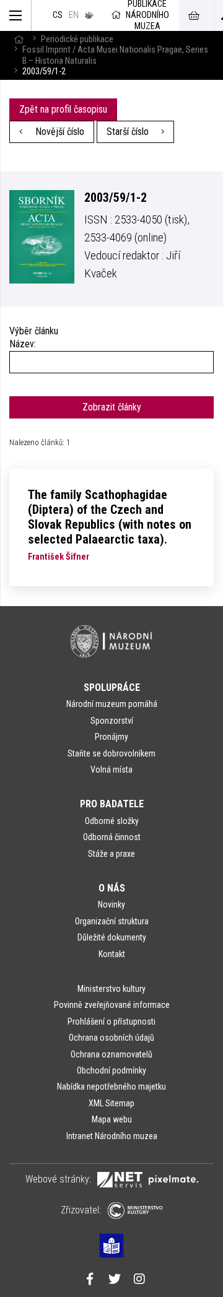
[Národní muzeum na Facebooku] (89, 1280)
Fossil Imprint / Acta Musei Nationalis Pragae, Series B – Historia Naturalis (115, 55)
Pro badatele (112, 804)
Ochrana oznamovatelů (111, 1054)
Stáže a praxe (111, 854)
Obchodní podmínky (111, 1070)
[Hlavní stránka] (18, 39)
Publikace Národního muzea (147, 15)
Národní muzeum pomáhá (111, 704)
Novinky (111, 904)
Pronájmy (111, 737)
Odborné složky (112, 821)
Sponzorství (111, 721)
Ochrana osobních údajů (111, 1038)
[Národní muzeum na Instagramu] (139, 1280)
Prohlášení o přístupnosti (111, 1021)
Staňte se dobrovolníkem (111, 753)
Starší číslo (129, 131)
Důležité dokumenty (111, 937)
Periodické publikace (77, 39)
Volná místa (111, 769)
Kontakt (111, 954)
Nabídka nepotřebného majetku (111, 1086)
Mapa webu (112, 1119)
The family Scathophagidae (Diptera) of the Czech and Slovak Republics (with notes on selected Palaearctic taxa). (109, 517)
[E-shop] (193, 15)
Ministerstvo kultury (111, 989)
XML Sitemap (111, 1103)
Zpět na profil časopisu (63, 109)
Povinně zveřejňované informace (112, 1005)
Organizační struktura (112, 921)
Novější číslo (58, 131)
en (74, 15)
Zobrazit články (111, 407)
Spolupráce (112, 687)
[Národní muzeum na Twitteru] (114, 1280)
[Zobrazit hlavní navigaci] (16, 15)
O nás (111, 888)
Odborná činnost (112, 837)
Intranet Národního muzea (111, 1136)
